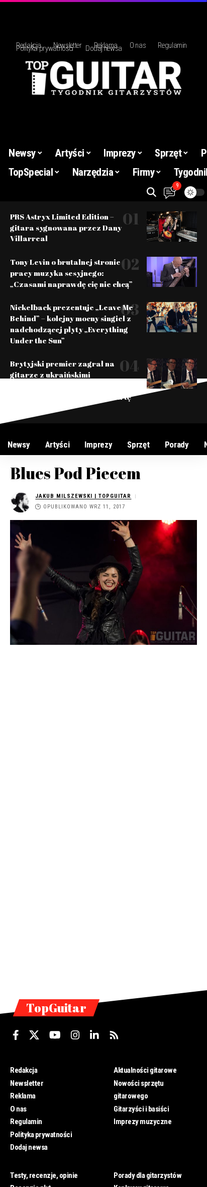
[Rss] (114, 1035)
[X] (34, 1035)
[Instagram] (75, 1035)
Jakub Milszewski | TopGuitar (83, 496)
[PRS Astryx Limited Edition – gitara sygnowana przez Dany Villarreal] (172, 226)
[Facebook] (16, 1035)
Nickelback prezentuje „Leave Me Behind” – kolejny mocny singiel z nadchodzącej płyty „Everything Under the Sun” (71, 323)
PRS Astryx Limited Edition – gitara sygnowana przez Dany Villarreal (66, 227)
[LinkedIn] (94, 1035)
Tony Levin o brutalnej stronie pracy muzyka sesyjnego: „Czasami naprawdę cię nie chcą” (71, 273)
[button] (151, 192)
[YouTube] (55, 1035)
